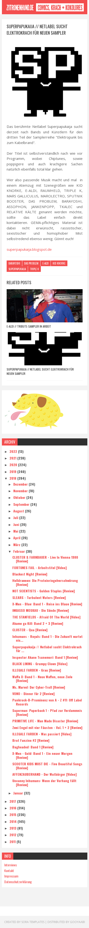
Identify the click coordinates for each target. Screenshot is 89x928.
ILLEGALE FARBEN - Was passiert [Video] (41, 733)
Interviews (10, 864)
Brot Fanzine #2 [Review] (30, 740)
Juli (16, 517)
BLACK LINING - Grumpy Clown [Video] (39, 663)
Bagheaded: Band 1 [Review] (32, 746)
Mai (16, 531)
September (21, 504)
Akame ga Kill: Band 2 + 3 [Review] (37, 623)
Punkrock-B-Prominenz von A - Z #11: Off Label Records (47, 701)
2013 (13, 828)
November (21, 490)
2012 (13, 834)
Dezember (21, 484)
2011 (13, 841)
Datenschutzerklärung (18, 881)
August (19, 510)
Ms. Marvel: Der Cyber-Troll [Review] (38, 687)
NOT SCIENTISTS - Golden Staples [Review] (43, 590)
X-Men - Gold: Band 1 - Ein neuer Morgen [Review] (42, 755)
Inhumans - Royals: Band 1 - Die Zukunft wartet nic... (47, 638)
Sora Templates (32, 922)
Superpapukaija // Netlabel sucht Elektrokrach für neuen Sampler (40, 371)
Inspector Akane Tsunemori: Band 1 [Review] (45, 657)
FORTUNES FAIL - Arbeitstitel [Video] (39, 567)
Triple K (34, 269)
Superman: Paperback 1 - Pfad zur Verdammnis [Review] (47, 712)
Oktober (19, 497)
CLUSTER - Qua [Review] (29, 629)
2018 (13, 478)
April (17, 537)
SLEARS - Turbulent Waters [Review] (39, 597)
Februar (19, 551)
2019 (13, 471)
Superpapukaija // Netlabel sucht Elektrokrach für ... (47, 648)
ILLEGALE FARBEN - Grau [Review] (36, 670)
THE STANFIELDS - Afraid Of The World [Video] (46, 616)
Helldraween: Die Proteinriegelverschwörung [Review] (45, 582)
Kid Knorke (59, 263)
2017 (13, 801)
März (17, 544)
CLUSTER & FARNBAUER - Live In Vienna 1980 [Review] (45, 559)
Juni (16, 524)
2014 (13, 821)
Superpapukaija (17, 269)
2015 (13, 814)
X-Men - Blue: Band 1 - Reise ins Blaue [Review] (47, 603)
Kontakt (9, 870)
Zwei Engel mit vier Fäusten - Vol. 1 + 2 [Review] (47, 727)
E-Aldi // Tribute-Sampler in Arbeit (29, 326)
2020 (13, 464)
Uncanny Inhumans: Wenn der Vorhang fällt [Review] (44, 782)
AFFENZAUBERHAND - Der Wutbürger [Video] (44, 774)
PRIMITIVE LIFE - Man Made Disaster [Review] (45, 720)
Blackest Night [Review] (29, 573)
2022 (13, 451)
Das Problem (31, 263)
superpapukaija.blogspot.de (29, 249)
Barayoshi (14, 263)
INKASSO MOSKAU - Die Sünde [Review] (40, 610)
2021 (13, 457)
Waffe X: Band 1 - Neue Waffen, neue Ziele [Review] (42, 678)
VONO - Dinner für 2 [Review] (33, 693)
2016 (13, 807)
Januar (18, 792)
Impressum (11, 875)
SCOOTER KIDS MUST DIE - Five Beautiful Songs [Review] (47, 765)
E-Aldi (45, 263)
